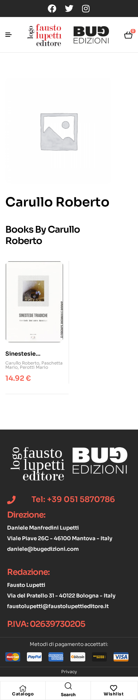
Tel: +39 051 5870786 (73, 499)
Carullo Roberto (22, 363)
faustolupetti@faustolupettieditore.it (58, 606)
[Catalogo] (23, 688)
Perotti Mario (34, 367)
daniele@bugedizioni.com (43, 549)
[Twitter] (69, 8)
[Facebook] (52, 8)
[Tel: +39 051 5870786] (11, 500)
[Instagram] (85, 8)
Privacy (69, 671)
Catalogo (23, 693)
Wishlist (113, 693)
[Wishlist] (113, 688)
